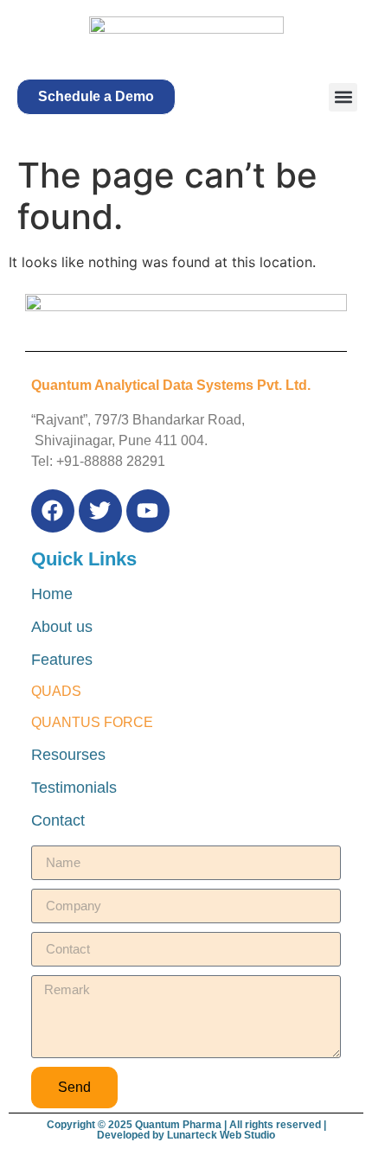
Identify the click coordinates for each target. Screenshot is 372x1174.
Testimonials (74, 787)
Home (52, 594)
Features (62, 659)
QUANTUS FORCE (92, 722)
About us (62, 626)
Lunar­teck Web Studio (221, 1135)
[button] (96, 97)
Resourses (68, 754)
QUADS (56, 691)
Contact (58, 820)
